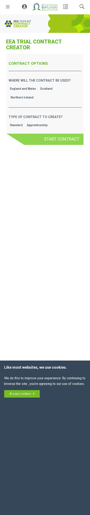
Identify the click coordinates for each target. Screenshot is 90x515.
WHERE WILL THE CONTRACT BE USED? (40, 80)
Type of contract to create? (36, 117)
